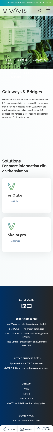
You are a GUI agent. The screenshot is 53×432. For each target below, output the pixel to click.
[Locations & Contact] (44, 428)
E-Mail (26, 394)
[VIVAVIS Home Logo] (14, 10)
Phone (26, 389)
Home (7, 60)
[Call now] (9, 428)
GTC (38, 420)
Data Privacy (28, 420)
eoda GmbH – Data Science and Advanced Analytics (26, 343)
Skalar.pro (15, 241)
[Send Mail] (26, 428)
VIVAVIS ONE (20, 3)
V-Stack (11, 3)
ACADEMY (40, 3)
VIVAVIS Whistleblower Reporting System (26, 403)
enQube (14, 201)
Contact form (26, 398)
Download (31, 3)
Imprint (16, 420)
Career (48, 3)
